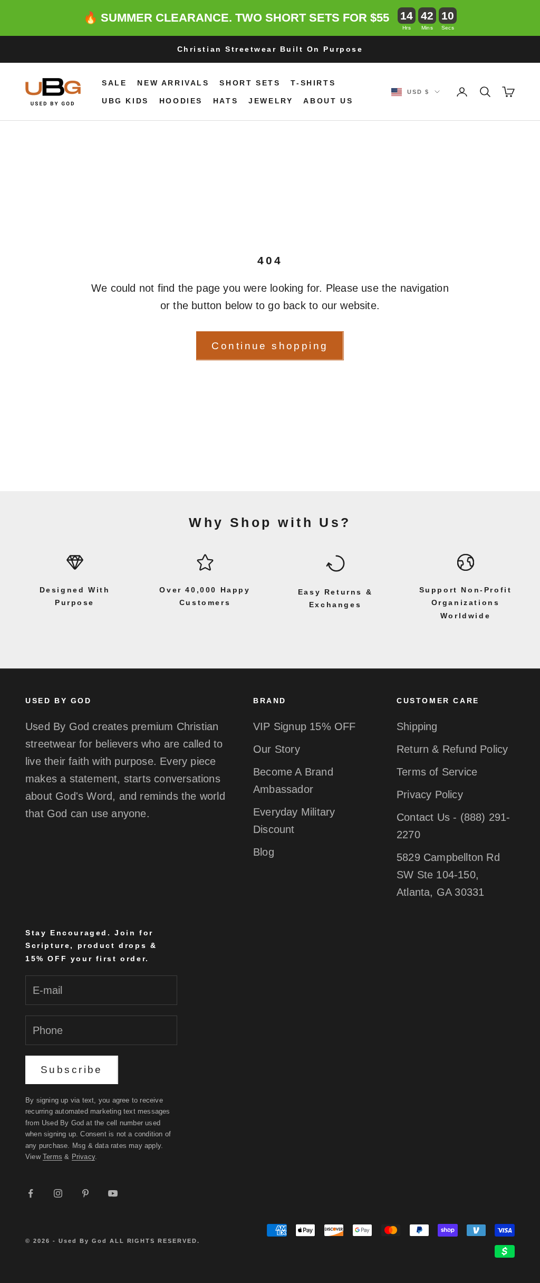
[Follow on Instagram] (58, 1193)
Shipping (417, 726)
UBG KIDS (125, 101)
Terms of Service (437, 772)
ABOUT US (328, 101)
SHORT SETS (249, 83)
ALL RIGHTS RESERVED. (155, 1241)
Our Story (276, 749)
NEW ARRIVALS (173, 83)
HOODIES (180, 101)
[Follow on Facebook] (30, 1193)
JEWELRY (270, 101)
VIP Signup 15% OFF (304, 726)
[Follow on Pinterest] (85, 1193)
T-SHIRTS (313, 83)
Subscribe (72, 1069)
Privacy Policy (430, 794)
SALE (114, 83)
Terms (52, 1157)
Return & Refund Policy (452, 749)
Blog (263, 852)
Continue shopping (269, 345)
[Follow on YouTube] (113, 1193)
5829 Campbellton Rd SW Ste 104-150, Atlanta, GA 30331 (448, 874)
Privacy (83, 1157)
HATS (225, 101)
